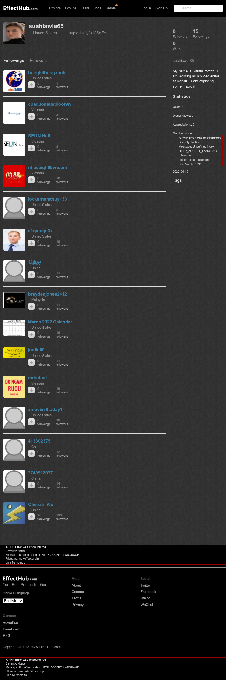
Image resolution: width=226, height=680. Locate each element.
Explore (55, 8)
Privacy (78, 604)
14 (62, 485)
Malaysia (38, 299)
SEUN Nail (39, 135)
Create (111, 8)
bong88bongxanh (47, 72)
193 (62, 516)
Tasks (85, 8)
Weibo (145, 597)
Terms (77, 597)
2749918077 (40, 472)
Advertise (10, 622)
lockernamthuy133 (47, 199)
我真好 (34, 262)
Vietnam (37, 109)
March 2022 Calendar (50, 322)
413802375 (39, 441)
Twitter (146, 585)
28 (43, 516)
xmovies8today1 (45, 409)
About (76, 585)
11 (62, 274)
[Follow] (31, 84)
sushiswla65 (46, 25)
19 (62, 390)
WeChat (147, 604)
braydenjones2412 (47, 294)
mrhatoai (37, 377)
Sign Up (161, 8)
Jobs (97, 8)
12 (62, 453)
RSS (6, 635)
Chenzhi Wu (40, 504)
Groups (70, 8)
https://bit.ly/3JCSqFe (87, 33)
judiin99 (36, 349)
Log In (146, 8)
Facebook (148, 591)
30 (62, 421)
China (36, 267)
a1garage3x (40, 230)
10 (62, 179)
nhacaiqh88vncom (47, 167)
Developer (11, 629)
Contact (78, 591)
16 (62, 334)
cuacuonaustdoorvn (49, 104)
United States (45, 33)
